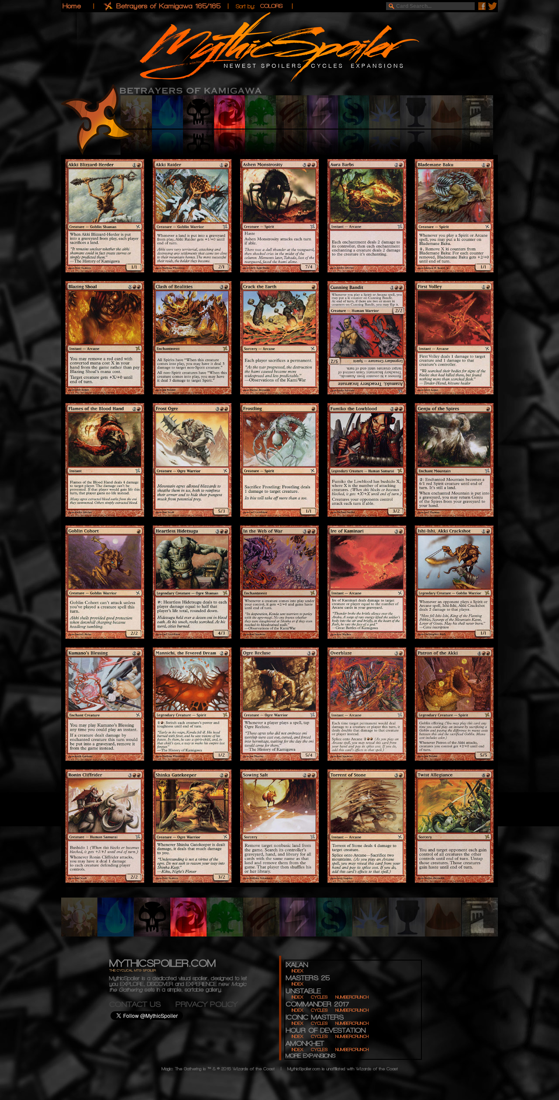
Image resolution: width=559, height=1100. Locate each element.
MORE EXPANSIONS (310, 1055)
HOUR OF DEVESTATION (326, 1030)
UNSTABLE (303, 991)
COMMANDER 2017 (317, 1004)
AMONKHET (305, 1043)
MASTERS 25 (308, 978)
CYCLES (319, 997)
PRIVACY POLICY (207, 1004)
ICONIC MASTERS (315, 1017)
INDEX (297, 970)
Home (71, 6)
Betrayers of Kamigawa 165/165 (168, 6)
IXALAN (297, 964)
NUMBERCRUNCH (352, 997)
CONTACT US (142, 1004)
